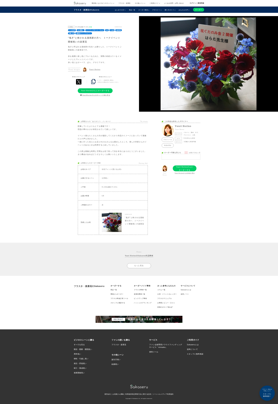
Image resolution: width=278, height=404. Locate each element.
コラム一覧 (161, 290)
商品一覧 (132, 10)
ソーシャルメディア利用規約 (163, 394)
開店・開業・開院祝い (83, 349)
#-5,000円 (72, 30)
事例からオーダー (117, 294)
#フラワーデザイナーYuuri (95, 30)
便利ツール (153, 352)
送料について (192, 349)
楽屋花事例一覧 (139, 294)
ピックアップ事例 (140, 298)
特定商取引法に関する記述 (141, 394)
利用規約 (128, 394)
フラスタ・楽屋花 (124, 3)
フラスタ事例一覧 (140, 290)
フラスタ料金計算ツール (119, 298)
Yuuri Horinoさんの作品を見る (185, 173)
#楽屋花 (118, 30)
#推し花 (71, 33)
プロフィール (167, 139)
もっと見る (139, 265)
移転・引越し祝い (81, 359)
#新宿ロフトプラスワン (83, 33)
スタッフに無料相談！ (267, 393)
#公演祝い (80, 30)
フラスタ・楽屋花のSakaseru (86, 10)
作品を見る (167, 145)
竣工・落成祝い (80, 368)
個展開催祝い (79, 373)
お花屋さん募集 (118, 394)
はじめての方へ (120, 10)
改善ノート (185, 294)
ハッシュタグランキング (143, 303)
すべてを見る (79, 345)
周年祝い (77, 354)
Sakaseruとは (186, 290)
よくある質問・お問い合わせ (174, 3)
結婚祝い (115, 364)
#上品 (112, 30)
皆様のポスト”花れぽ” (165, 307)
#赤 (107, 30)
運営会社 (107, 394)
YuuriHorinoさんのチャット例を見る (96, 95)
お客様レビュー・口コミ (166, 303)
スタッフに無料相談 (195, 354)
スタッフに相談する (118, 303)
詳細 (90, 27)
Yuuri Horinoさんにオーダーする (95, 90)
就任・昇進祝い (80, 363)
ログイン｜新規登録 (197, 3)
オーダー (198, 9)
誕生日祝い (116, 359)
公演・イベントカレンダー (167, 294)
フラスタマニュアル (164, 298)
